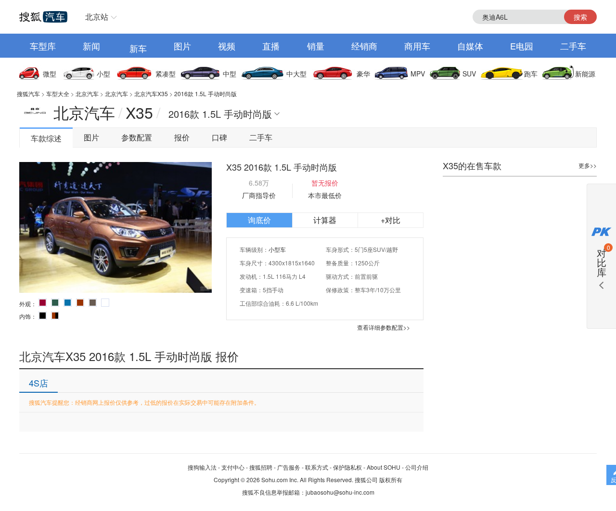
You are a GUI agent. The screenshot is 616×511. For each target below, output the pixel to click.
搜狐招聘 (260, 467)
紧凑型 (165, 73)
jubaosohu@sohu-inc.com (340, 492)
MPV (418, 73)
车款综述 (46, 138)
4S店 (38, 382)
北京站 (96, 16)
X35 (139, 112)
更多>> (587, 165)
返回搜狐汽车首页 (43, 17)
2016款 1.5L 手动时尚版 (205, 93)
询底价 (259, 219)
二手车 (573, 45)
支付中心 (232, 467)
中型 (229, 73)
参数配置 (136, 137)
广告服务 (288, 467)
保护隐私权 (347, 467)
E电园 (521, 45)
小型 (103, 73)
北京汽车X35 (151, 93)
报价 (182, 137)
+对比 (390, 219)
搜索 (580, 17)
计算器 (324, 219)
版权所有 (390, 479)
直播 (271, 45)
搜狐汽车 (28, 93)
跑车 (531, 73)
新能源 (585, 73)
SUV (469, 73)
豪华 (363, 73)
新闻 (91, 45)
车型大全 (57, 93)
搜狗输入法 (202, 467)
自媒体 (470, 45)
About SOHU (383, 467)
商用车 (417, 45)
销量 (315, 45)
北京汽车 (87, 93)
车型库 (43, 45)
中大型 (296, 73)
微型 (49, 73)
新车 (138, 48)
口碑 (219, 137)
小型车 (277, 249)
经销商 (364, 45)
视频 (226, 45)
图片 (182, 45)
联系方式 (316, 467)
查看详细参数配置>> (383, 327)
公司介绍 (416, 467)
